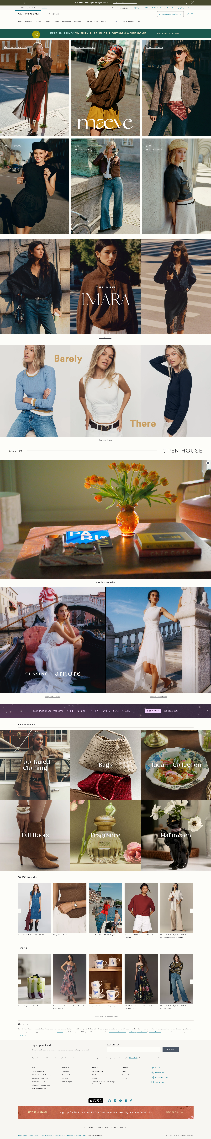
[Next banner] (186, 2)
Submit (170, 1049)
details (44, 8)
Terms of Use (33, 1135)
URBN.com (69, 1135)
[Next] (191, 911)
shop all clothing (105, 338)
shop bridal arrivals (52, 697)
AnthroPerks (159, 1073)
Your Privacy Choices (95, 1135)
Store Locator (160, 1068)
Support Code (81, 1135)
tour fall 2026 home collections (125, 3)
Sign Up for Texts (161, 1077)
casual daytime (155, 1032)
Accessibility (59, 1135)
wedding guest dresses (138, 1032)
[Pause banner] (192, 2)
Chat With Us (159, 1082)
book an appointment (158, 697)
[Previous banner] (24, 2)
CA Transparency (46, 1135)
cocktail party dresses (117, 1032)
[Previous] (20, 911)
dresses (60, 1032)
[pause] (208, 463)
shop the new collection (105, 582)
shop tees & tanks (105, 440)
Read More (22, 1036)
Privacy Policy (133, 1058)
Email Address (112, 1045)
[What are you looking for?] (181, 14)
